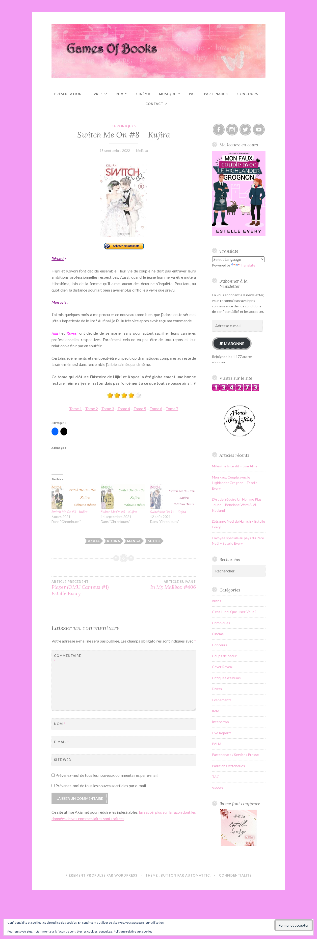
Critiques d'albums (226, 678)
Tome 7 (172, 408)
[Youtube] (259, 129)
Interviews (220, 722)
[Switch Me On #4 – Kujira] (172, 496)
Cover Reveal (222, 667)
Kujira (113, 541)
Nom (59, 724)
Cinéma (143, 94)
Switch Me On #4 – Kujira (168, 512)
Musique (167, 94)
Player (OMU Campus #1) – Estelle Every (82, 588)
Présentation (68, 94)
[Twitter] (245, 129)
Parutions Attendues (228, 766)
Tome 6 (156, 408)
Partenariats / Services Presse (235, 754)
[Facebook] (219, 129)
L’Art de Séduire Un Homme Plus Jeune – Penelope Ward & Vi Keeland (237, 504)
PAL (192, 94)
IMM (215, 711)
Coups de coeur (224, 656)
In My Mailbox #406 (173, 585)
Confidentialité (235, 875)
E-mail (61, 742)
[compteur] (236, 390)
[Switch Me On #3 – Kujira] (74, 496)
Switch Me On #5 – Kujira (119, 512)
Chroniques (123, 126)
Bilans (216, 601)
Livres (96, 94)
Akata (94, 541)
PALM (216, 744)
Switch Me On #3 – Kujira (69, 512)
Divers (217, 689)
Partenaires (216, 94)
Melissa (142, 150)
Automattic (197, 875)
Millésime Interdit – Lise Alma (234, 466)
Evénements (222, 700)
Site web (62, 760)
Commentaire (66, 658)
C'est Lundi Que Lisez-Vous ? (234, 612)
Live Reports (222, 733)
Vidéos (217, 788)
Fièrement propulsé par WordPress (101, 875)
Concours (247, 94)
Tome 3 (107, 408)
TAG (215, 777)
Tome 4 (123, 408)
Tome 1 (75, 408)
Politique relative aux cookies (133, 931)
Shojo (154, 541)
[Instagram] (232, 129)
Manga (134, 541)
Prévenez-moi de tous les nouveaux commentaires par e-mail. (106, 775)
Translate (247, 265)
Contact (154, 104)
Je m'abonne (231, 343)
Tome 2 (91, 408)
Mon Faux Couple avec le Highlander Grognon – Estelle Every (235, 482)
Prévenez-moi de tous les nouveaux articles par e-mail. (101, 785)
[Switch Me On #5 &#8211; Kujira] (123, 496)
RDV (119, 94)
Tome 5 (139, 408)
